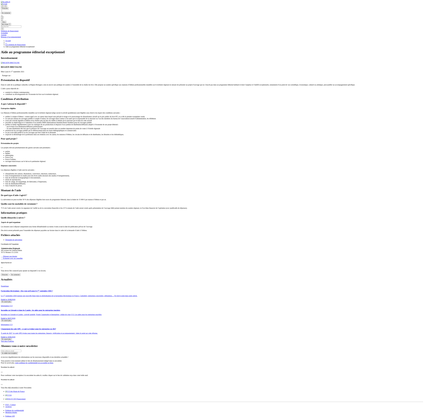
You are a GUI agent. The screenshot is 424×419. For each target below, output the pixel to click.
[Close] (2, 267)
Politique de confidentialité (14, 410)
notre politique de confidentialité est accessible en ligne (34, 363)
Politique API (10, 416)
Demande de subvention (13, 240)
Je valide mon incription (9, 353)
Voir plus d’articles (7, 341)
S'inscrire (5, 275)
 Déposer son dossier (9, 256)
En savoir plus (6, 302)
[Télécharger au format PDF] (1, 75)
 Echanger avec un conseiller (12, 258)
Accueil (8, 41)
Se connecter (6, 13)
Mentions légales (11, 412)
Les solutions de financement (15, 45)
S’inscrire (5, 8)
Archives (8, 407)
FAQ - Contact (10, 405)
